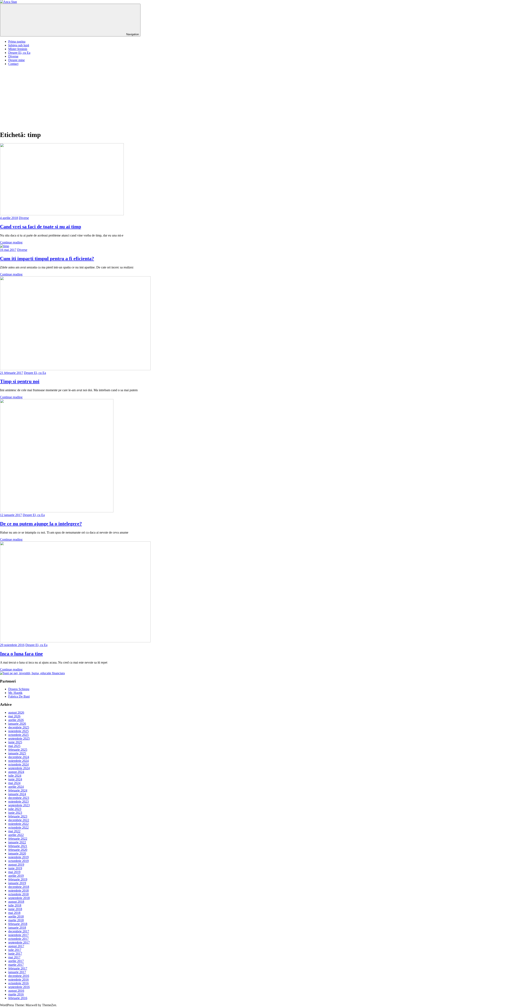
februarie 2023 (17, 816)
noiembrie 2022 (18, 824)
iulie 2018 (14, 905)
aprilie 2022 (16, 835)
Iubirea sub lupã (18, 45)
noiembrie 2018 (18, 890)
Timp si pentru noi (19, 381)
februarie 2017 (17, 968)
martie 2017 (16, 964)
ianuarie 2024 (17, 794)
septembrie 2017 (19, 942)
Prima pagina (16, 41)
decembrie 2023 (18, 798)
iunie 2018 (15, 909)
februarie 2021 (17, 846)
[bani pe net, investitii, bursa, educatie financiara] (32, 673)
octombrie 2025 (18, 735)
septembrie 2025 (19, 738)
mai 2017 (14, 957)
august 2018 (16, 901)
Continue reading (11, 242)
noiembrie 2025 (18, 731)
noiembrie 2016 (18, 979)
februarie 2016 (17, 998)
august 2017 (16, 946)
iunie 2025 (15, 742)
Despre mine (16, 60)
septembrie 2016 (19, 987)
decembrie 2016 (18, 976)
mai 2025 (14, 746)
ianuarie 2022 (17, 842)
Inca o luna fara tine (21, 653)
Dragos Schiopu (18, 689)
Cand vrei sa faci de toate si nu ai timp (40, 226)
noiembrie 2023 (18, 801)
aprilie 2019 (16, 875)
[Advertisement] (264, 98)
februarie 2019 (17, 879)
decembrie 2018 (18, 887)
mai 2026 (14, 716)
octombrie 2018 (18, 894)
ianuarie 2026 (17, 723)
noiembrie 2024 (18, 760)
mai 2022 (14, 831)
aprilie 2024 (16, 786)
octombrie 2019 (18, 861)
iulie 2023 (14, 809)
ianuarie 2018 (17, 927)
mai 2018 (14, 912)
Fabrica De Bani (19, 696)
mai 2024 (14, 783)
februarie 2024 (17, 790)
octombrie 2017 (18, 938)
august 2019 (16, 864)
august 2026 (16, 712)
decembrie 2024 (18, 757)
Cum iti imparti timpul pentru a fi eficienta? (47, 258)
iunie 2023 (15, 812)
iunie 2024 (15, 779)
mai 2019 (14, 872)
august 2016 (16, 990)
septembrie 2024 (19, 768)
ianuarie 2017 (17, 972)
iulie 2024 (14, 775)
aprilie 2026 (16, 720)
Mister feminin (17, 49)
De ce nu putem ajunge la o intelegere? (41, 523)
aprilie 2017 (16, 961)
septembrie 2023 (19, 805)
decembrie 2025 (18, 727)
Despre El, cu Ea (19, 52)
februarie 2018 (17, 924)
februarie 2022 (17, 838)
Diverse (13, 56)
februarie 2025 (17, 749)
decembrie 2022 (18, 820)
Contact (13, 64)
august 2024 (16, 772)
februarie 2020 (17, 849)
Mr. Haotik (15, 692)
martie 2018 (16, 920)
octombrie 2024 (18, 764)
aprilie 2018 (16, 916)
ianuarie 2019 (17, 883)
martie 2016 (16, 994)
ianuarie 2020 (17, 853)
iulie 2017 (14, 950)
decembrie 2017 (18, 931)
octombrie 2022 (18, 827)
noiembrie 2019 (18, 857)
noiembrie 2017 (18, 935)
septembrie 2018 (19, 898)
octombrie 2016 (18, 983)
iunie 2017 (15, 953)
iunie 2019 (15, 868)
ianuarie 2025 (17, 753)
